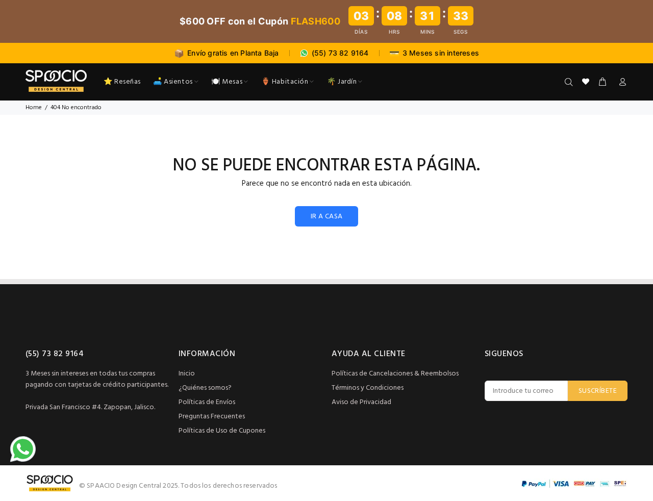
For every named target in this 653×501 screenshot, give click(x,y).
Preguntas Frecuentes (212, 416)
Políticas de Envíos (207, 402)
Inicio (187, 374)
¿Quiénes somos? (205, 388)
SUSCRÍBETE (598, 391)
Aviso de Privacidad (361, 402)
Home (34, 108)
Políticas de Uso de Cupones (222, 431)
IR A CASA (327, 216)
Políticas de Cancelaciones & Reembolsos (395, 374)
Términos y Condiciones (368, 388)
